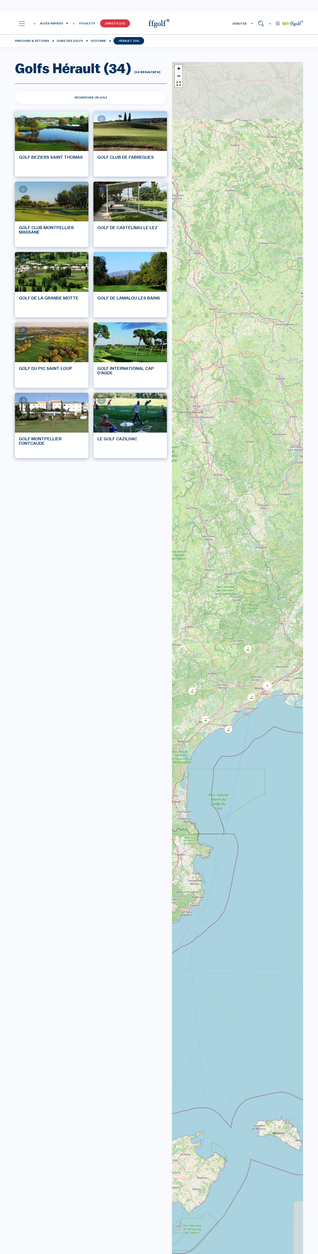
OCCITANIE (98, 40)
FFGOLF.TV (87, 23)
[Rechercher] (261, 23)
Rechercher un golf (91, 97)
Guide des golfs (70, 40)
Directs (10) (115, 23)
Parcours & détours (32, 40)
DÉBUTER (239, 23)
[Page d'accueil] (159, 23)
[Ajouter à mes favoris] (23, 119)
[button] (22, 23)
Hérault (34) (129, 40)
